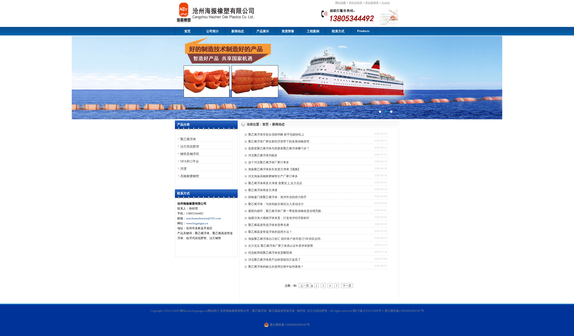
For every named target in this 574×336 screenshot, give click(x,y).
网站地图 (340, 2)
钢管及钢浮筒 (189, 154)
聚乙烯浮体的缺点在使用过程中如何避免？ (276, 266)
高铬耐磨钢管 (189, 176)
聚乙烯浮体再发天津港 (262, 190)
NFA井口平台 (189, 161)
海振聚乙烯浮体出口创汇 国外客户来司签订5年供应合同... (285, 238)
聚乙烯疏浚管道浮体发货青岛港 (268, 225)
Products (363, 31)
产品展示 (263, 31)
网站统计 (213, 310)
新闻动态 (237, 31)
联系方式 (338, 31)
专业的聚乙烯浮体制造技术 (287, 77)
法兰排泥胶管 (189, 146)
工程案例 (313, 31)
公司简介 (212, 31)
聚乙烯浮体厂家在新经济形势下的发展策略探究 (278, 141)
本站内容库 (355, 2)
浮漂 (183, 168)
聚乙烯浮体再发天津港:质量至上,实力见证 (275, 183)
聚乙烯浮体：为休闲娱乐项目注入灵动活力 (276, 204)
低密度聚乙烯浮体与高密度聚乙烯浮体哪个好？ (278, 148)
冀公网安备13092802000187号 (404, 310)
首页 (187, 31)
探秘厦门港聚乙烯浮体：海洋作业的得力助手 (277, 197)
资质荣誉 (288, 31)
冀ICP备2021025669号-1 (368, 310)
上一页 (304, 285)
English (386, 2)
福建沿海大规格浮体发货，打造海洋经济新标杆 (278, 218)
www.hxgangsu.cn (197, 223)
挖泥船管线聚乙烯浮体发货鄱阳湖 (270, 252)
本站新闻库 (372, 2)
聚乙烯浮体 (188, 139)
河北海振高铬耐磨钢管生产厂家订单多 (273, 176)
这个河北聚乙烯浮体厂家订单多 (268, 162)
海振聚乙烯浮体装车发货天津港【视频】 (274, 169)
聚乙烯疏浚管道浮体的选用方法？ (270, 231)
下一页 (347, 285)
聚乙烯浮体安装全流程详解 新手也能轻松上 (276, 134)
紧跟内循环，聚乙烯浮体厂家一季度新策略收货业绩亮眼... (285, 211)
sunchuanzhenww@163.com (203, 218)
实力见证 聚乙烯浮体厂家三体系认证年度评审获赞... (281, 245)
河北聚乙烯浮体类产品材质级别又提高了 (274, 259)
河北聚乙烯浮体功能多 (262, 155)
